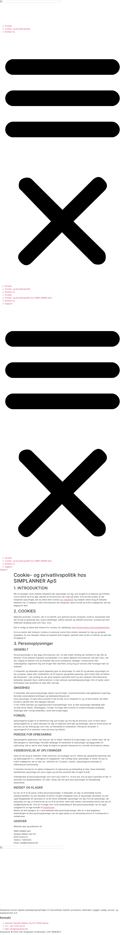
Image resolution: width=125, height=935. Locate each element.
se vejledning (67, 599)
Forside (8, 26)
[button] (62, 159)
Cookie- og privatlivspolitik (17, 29)
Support (8, 303)
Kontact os (10, 32)
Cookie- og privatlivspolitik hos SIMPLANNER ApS (28, 298)
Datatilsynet (48, 807)
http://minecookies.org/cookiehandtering (90, 627)
